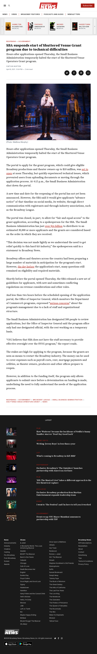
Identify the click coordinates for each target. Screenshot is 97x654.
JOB (21, 606)
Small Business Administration (67, 400)
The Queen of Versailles (58, 606)
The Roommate (55, 609)
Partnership (42, 465)
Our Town (52, 548)
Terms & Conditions (85, 561)
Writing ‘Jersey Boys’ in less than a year (56, 444)
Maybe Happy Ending (28, 615)
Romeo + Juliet (54, 554)
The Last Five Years (56, 591)
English (23, 572)
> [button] (94, 26)
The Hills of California (57, 587)
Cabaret (23, 560)
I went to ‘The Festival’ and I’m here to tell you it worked (64, 504)
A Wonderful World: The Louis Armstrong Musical (31, 547)
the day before (26, 266)
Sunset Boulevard (55, 572)
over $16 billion (54, 226)
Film (38, 428)
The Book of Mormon (57, 581)
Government (24, 41)
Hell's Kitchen (25, 597)
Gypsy (22, 584)
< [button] (2, 26)
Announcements (10, 543)
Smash (51, 560)
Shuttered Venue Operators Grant (23, 402)
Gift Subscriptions (85, 543)
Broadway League (41, 400)
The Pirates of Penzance (58, 603)
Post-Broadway (10, 558)
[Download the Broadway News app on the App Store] (11, 644)
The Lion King (54, 594)
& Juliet (23, 543)
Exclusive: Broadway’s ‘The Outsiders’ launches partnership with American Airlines (59, 469)
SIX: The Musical (55, 557)
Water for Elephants (56, 615)
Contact (81, 552)
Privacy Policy (83, 564)
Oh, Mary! (23, 624)
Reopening (11, 41)
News (5, 14)
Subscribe (87, 5)
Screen (6, 561)
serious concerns (59, 303)
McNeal (23, 618)
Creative (7, 549)
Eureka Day (24, 575)
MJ (21, 612)
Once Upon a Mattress (57, 542)
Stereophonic (54, 566)
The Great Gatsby (55, 584)
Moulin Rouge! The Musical (30, 621)
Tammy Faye (54, 578)
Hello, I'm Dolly (25, 600)
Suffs (51, 569)
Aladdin (23, 551)
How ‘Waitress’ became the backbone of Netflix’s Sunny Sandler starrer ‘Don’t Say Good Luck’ (63, 432)
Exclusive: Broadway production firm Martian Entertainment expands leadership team (59, 493)
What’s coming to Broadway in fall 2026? (56, 456)
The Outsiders (54, 600)
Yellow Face (53, 621)
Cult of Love (24, 566)
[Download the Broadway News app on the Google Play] (25, 644)
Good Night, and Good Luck (30, 581)
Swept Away (53, 575)
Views (14, 14)
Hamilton (23, 591)
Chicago (23, 563)
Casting (7, 552)
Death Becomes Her (27, 569)
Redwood (53, 551)
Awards (6, 564)
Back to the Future (27, 557)
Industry (7, 546)
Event (39, 501)
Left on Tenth (25, 609)
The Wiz (52, 612)
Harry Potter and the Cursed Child (32, 594)
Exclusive (41, 489)
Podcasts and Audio (54, 14)
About (80, 549)
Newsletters (74, 14)
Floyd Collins (25, 578)
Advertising (82, 555)
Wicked (52, 618)
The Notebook (54, 597)
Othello (52, 545)
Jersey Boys (42, 440)
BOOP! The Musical (27, 554)
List (38, 453)
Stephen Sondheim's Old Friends (61, 563)
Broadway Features (30, 14)
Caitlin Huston (13, 66)
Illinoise (23, 603)
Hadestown (24, 587)
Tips (80, 558)
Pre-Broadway (9, 555)
